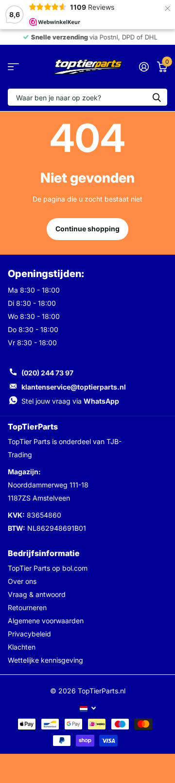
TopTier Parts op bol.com (48, 568)
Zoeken (156, 97)
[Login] (144, 66)
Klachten (21, 647)
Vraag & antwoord (37, 594)
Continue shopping (87, 228)
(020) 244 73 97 (47, 373)
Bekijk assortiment (13, 67)
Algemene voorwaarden (46, 620)
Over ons (22, 581)
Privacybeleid (29, 634)
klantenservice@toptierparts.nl (73, 387)
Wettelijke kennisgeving (45, 660)
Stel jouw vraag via (70, 401)
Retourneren (27, 607)
